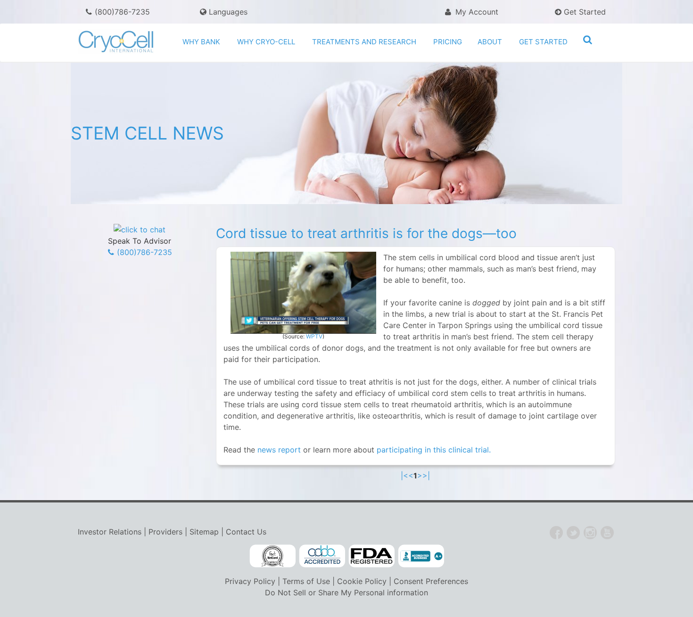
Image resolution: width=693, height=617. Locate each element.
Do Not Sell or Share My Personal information (346, 592)
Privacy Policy (250, 581)
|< (404, 475)
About (490, 41)
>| (426, 475)
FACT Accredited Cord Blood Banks (272, 556)
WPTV (314, 336)
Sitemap (204, 531)
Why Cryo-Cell (266, 41)
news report (279, 449)
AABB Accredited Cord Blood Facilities (322, 556)
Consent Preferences (431, 581)
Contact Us (246, 531)
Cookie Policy (362, 581)
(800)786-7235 (122, 11)
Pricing (447, 41)
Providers (165, 531)
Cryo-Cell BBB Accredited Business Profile (421, 556)
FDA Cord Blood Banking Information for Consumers (371, 556)
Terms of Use (306, 581)
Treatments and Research (364, 41)
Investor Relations (109, 531)
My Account (475, 11)
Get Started (583, 11)
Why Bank (201, 41)
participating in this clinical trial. (434, 449)
